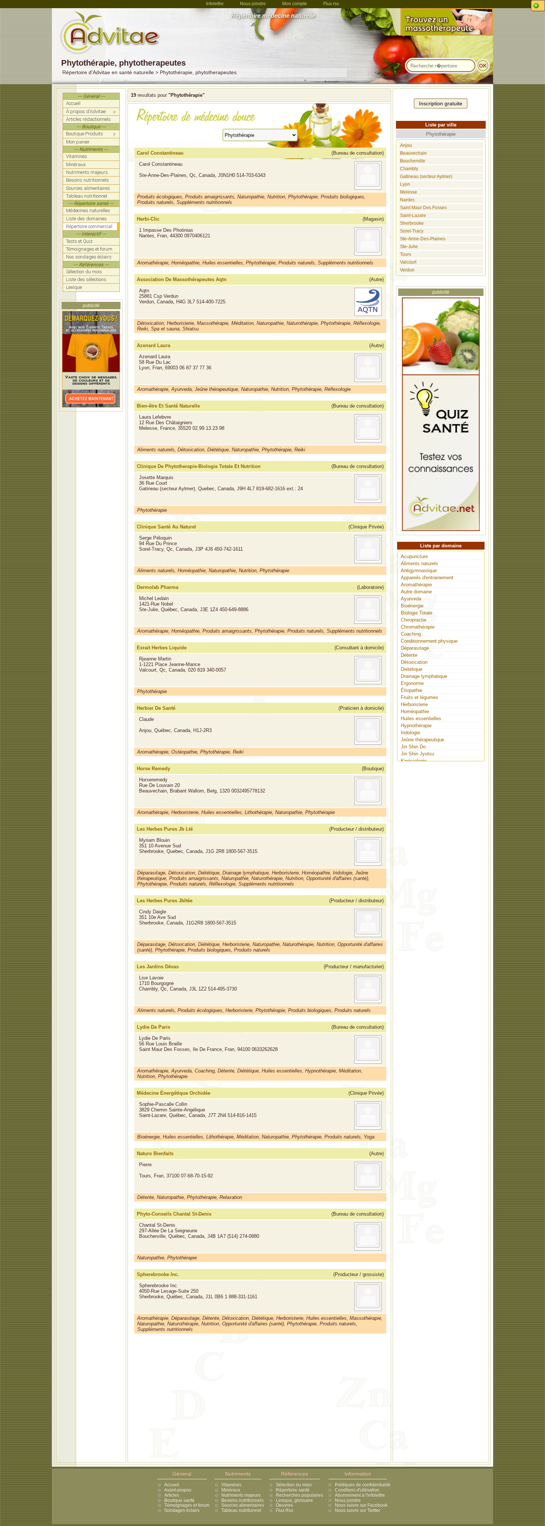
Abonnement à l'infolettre (360, 1495)
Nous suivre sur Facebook (361, 1505)
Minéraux (230, 1490)
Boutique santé (179, 1500)
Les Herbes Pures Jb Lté (165, 829)
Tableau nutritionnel (241, 1510)
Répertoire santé (293, 1490)
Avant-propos (177, 1490)
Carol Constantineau (160, 153)
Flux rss (331, 3)
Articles (171, 1495)
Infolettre (215, 3)
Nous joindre (253, 3)
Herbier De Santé (156, 708)
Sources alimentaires (242, 1505)
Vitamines (231, 1484)
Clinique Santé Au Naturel (166, 527)
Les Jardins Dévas (158, 966)
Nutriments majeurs (241, 1495)
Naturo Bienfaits (155, 1153)
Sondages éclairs (181, 1510)
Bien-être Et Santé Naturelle (168, 406)
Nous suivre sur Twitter (357, 1510)
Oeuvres (284, 1505)
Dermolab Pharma (157, 587)
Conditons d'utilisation (357, 1490)
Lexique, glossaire (294, 1500)
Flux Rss (284, 1510)
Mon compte (294, 3)
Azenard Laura (153, 345)
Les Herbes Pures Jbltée (164, 900)
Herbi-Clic (148, 219)
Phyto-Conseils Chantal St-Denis (174, 1214)
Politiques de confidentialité (362, 1484)
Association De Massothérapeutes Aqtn (182, 279)
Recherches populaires (299, 1495)
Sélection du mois (294, 1484)
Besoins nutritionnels (242, 1500)
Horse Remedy (153, 768)
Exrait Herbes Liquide (161, 647)
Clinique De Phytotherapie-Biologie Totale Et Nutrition (199, 466)
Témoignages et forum (186, 1505)
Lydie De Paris (153, 1027)
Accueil (171, 1484)
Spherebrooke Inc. (158, 1274)
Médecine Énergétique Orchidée (173, 1093)
